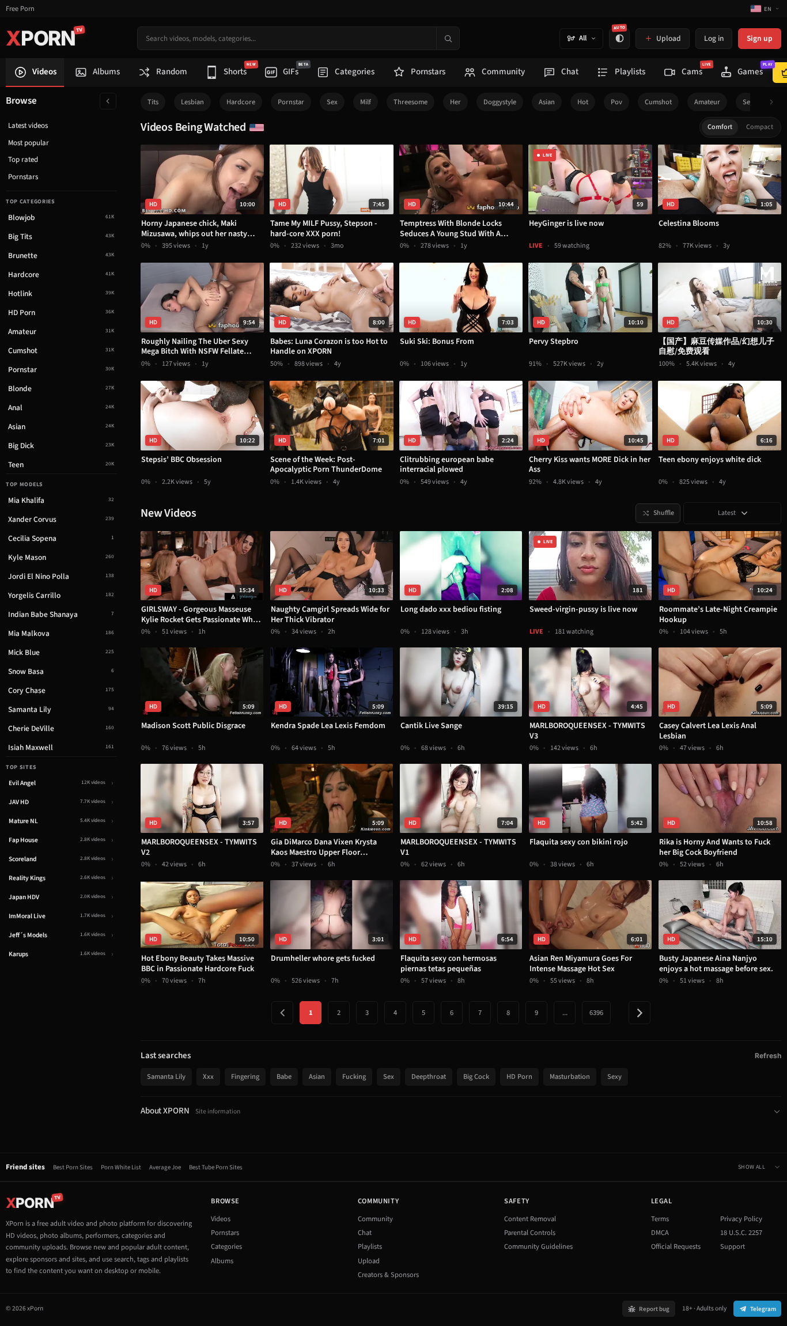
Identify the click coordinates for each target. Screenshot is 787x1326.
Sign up (760, 38)
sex (332, 102)
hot (582, 102)
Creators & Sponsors (388, 1275)
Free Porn (20, 9)
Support (732, 1246)
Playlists (370, 1246)
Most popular (28, 143)
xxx (208, 1076)
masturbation (570, 1076)
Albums (222, 1261)
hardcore (240, 102)
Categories (226, 1246)
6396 (596, 1012)
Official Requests (676, 1246)
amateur (707, 102)
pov (616, 102)
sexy (750, 102)
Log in (714, 38)
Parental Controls (529, 1233)
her (455, 102)
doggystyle (499, 102)
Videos (220, 1219)
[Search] (447, 38)
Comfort (719, 127)
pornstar (291, 102)
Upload (369, 1261)
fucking (354, 1076)
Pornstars (23, 177)
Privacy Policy (741, 1219)
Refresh (768, 1055)
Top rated (23, 159)
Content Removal (530, 1219)
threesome (410, 102)
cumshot (658, 102)
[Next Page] (639, 1012)
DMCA (660, 1233)
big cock (476, 1076)
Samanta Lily (166, 1076)
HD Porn (519, 1076)
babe (284, 1076)
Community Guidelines (538, 1246)
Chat (365, 1233)
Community (375, 1219)
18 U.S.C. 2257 (741, 1233)
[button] (774, 102)
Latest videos (28, 125)
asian (547, 102)
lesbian (192, 102)
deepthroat (428, 1076)
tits (152, 102)
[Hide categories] (108, 101)
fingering (245, 1076)
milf (365, 102)
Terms (660, 1219)
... (564, 1012)
